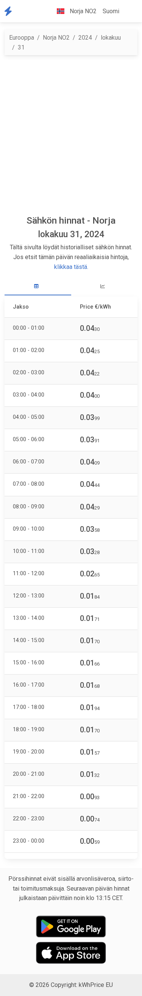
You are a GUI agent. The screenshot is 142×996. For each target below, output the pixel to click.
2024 (85, 37)
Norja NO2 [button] (82, 11)
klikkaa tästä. (71, 266)
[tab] (38, 286)
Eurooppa (21, 37)
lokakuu (111, 37)
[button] (128, 11)
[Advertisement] (71, 135)
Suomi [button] (111, 11)
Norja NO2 (56, 37)
